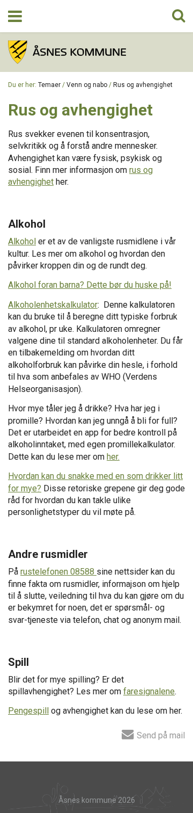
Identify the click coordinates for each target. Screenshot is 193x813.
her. (113, 457)
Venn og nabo (86, 85)
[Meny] (15, 16)
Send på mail (160, 735)
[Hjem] (96, 52)
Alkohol (22, 241)
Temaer (49, 85)
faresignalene (149, 691)
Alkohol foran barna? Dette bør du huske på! (90, 285)
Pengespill (28, 711)
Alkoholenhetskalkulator (53, 305)
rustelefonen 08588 (57, 572)
